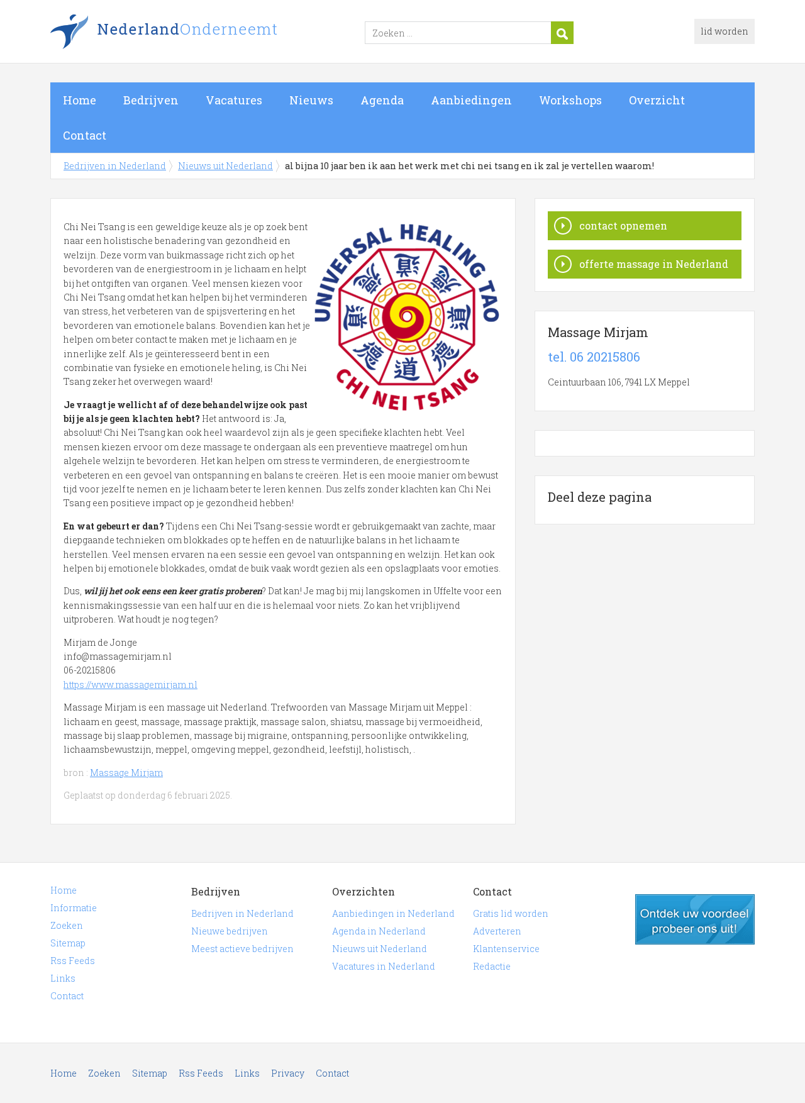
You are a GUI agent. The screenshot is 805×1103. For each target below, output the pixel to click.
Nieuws (311, 100)
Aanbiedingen (471, 100)
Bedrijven (151, 100)
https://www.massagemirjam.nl (130, 684)
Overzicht (657, 100)
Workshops (570, 100)
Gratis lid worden (510, 913)
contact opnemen (623, 225)
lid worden (724, 31)
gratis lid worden (695, 919)
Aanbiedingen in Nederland (393, 913)
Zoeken (66, 925)
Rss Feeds (72, 961)
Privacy (287, 1073)
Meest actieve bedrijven (242, 949)
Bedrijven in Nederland (207, 33)
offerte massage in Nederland (653, 263)
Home (79, 100)
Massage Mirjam (126, 773)
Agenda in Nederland (379, 931)
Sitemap (68, 943)
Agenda (382, 100)
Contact (84, 135)
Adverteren (497, 931)
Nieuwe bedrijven (229, 931)
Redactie (492, 966)
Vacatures (234, 100)
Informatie (73, 908)
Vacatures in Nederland (383, 966)
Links (62, 978)
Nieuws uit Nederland (225, 166)
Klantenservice (506, 949)
